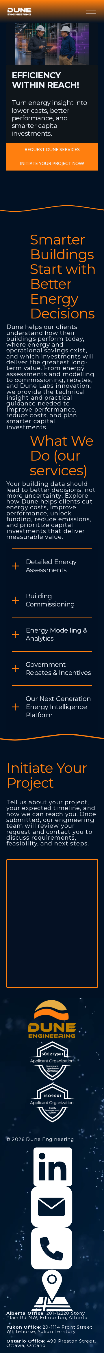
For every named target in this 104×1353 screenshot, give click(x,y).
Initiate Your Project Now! (52, 163)
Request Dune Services (52, 149)
